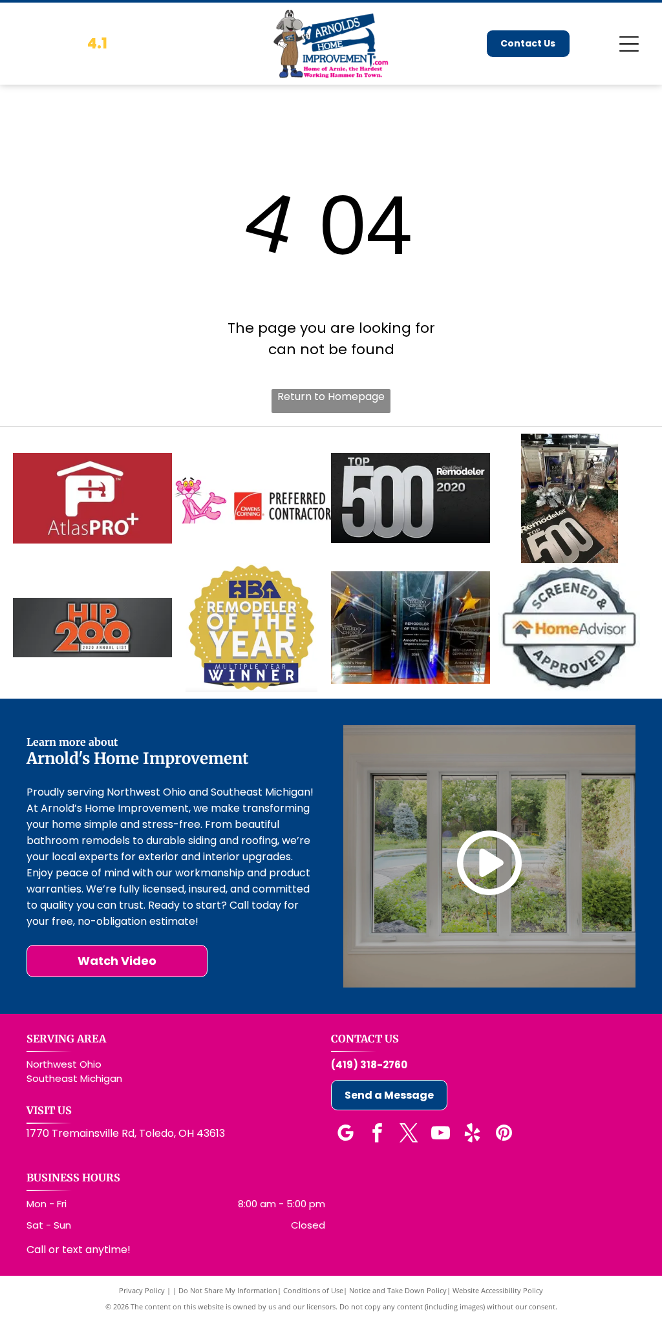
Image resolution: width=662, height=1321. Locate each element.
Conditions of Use (313, 1290)
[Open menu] (629, 44)
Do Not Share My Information (227, 1290)
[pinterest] (503, 1134)
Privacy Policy (142, 1290)
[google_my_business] (345, 1134)
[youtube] (440, 1134)
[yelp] (472, 1134)
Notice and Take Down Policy (398, 1290)
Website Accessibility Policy (498, 1290)
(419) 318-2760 (369, 1065)
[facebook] (377, 1134)
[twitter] (408, 1134)
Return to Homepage (331, 396)
